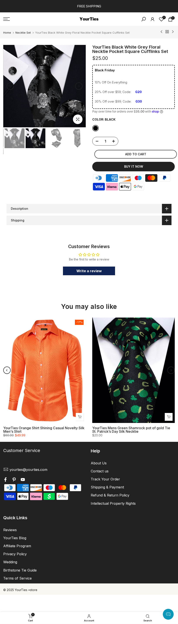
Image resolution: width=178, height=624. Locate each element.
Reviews (10, 530)
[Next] (78, 86)
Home (7, 32)
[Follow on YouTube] (23, 480)
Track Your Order (105, 479)
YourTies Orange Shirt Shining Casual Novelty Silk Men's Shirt (43, 430)
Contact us (100, 471)
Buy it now (133, 166)
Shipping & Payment (107, 487)
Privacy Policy (15, 554)
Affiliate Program (17, 546)
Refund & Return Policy (110, 495)
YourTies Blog (14, 538)
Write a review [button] (89, 271)
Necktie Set (23, 32)
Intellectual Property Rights (113, 503)
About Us (99, 463)
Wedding (10, 562)
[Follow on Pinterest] (14, 480)
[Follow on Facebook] (5, 480)
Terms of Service (17, 578)
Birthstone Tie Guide (20, 570)
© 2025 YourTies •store (20, 590)
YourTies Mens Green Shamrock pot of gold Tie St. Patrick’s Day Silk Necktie (131, 430)
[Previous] (10, 86)
